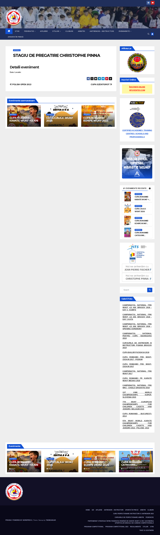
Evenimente (124, 31)
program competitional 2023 (116, 526)
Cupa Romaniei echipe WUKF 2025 (95, 119)
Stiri (17, 31)
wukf (13, 469)
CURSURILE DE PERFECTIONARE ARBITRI (129, 517)
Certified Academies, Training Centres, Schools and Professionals (137, 133)
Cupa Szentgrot (100, 84)
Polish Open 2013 (21, 84)
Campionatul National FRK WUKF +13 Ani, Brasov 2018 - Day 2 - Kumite (137, 307)
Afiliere (44, 31)
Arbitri (81, 31)
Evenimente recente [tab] (136, 188)
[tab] (150, 188)
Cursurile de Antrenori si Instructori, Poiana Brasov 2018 (137, 345)
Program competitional (94, 526)
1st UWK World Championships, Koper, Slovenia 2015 (137, 394)
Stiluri (56, 31)
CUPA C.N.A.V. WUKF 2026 (59, 119)
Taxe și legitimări (146, 530)
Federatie (29, 31)
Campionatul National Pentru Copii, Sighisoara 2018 (137, 336)
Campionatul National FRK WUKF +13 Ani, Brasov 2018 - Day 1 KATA (137, 317)
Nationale (17, 50)
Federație (150, 517)
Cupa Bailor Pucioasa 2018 (136, 352)
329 (93, 510)
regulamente (135, 526)
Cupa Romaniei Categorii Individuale (141, 235)
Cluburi (69, 31)
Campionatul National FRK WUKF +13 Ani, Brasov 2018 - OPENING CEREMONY (137, 326)
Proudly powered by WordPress (18, 520)
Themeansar (51, 520)
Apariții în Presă (16, 37)
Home (88, 510)
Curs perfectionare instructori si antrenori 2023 (133, 513)
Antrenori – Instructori (102, 31)
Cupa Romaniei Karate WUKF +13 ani (23, 119)
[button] (148, 34)
